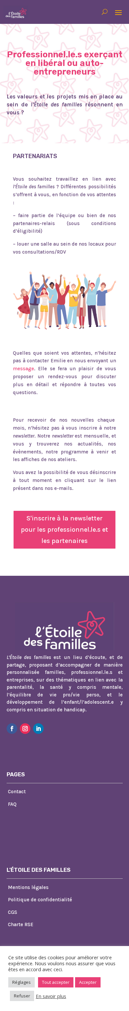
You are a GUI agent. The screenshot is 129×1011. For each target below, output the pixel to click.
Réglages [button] (21, 982)
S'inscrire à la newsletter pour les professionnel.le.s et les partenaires (64, 529)
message (23, 369)
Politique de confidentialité (40, 900)
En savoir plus (51, 996)
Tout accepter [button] (55, 982)
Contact (17, 792)
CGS (12, 912)
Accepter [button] (88, 982)
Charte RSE (20, 924)
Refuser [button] (22, 996)
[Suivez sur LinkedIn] (38, 728)
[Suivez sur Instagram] (25, 728)
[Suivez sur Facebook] (12, 728)
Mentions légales (28, 887)
